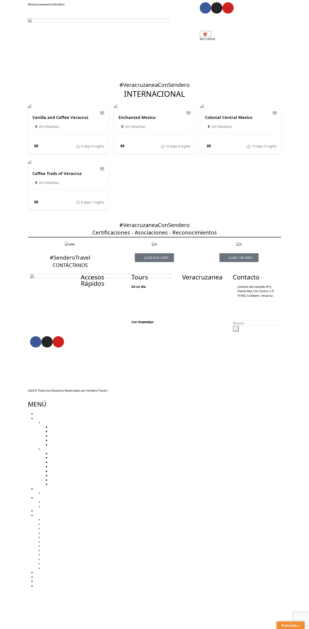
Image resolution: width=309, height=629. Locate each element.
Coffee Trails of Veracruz (57, 173)
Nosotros (142, 35)
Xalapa (46, 528)
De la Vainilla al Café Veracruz (69, 458)
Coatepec (48, 520)
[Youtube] (228, 8)
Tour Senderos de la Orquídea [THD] (74, 471)
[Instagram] (216, 8)
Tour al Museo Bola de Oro (67, 454)
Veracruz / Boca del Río (57, 568)
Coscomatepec (52, 533)
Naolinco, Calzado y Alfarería (69, 445)
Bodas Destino (131, 28)
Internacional (178, 28)
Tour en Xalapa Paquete (65, 480)
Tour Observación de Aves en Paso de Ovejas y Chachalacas (82, 493)
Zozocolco (49, 551)
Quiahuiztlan (50, 546)
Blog (155, 35)
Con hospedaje (52, 449)
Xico (45, 537)
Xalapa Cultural (60, 440)
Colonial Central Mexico (228, 117)
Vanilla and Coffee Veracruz (60, 117)
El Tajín (46, 555)
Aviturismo (155, 21)
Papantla (48, 559)
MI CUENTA (207, 39)
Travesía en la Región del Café (69, 462)
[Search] (236, 329)
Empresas (175, 21)
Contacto (167, 35)
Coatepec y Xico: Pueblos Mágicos (72, 436)
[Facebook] (205, 8)
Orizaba (47, 524)
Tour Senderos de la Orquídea (69, 431)
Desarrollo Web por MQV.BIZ (128, 390)
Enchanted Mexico (137, 117)
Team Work (49, 502)
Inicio (127, 21)
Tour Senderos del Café (65, 427)
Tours (137, 21)
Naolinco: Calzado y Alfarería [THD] (73, 484)
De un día (48, 423)
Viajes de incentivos (55, 506)
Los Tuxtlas (49, 564)
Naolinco (48, 542)
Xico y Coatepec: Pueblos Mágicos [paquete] (79, 475)
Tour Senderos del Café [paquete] (72, 467)
